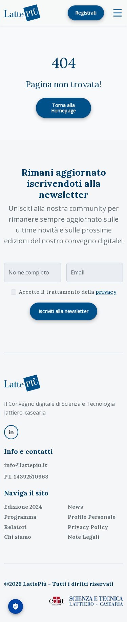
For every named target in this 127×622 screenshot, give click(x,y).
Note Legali (84, 536)
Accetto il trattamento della (68, 291)
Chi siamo (17, 536)
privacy (106, 291)
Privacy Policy (88, 527)
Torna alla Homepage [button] (63, 108)
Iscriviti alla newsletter (63, 311)
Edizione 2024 (23, 506)
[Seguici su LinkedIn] (11, 432)
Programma (20, 516)
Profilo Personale (91, 516)
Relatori (15, 527)
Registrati (86, 12)
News (75, 506)
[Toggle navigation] (117, 12)
